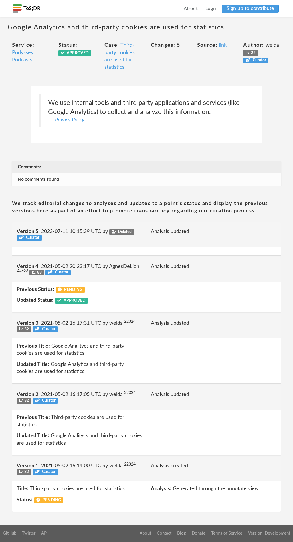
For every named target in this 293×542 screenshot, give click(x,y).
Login (211, 8)
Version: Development (269, 533)
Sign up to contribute (250, 8)
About (191, 8)
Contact (164, 533)
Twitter (28, 533)
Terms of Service (226, 533)
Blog (181, 533)
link (223, 45)
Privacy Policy (69, 120)
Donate (198, 533)
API (44, 533)
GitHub (9, 533)
